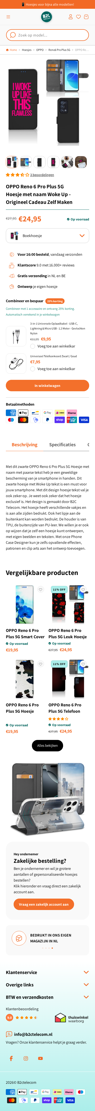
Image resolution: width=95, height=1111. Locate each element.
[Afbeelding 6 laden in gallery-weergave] (81, 162)
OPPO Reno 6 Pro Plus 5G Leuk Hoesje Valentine (67, 637)
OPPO (40, 50)
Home (13, 50)
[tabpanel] (47, 507)
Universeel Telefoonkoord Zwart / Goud (53, 356)
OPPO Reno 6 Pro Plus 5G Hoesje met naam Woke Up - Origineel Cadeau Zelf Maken (82, 50)
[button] (8, 16)
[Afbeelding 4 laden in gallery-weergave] (53, 162)
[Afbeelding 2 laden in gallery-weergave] (26, 162)
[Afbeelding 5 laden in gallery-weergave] (67, 162)
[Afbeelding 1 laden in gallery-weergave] (12, 162)
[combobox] (47, 35)
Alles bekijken (47, 745)
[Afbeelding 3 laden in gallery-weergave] (39, 162)
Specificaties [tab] (62, 444)
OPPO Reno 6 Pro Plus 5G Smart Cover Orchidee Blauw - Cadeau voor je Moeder (25, 643)
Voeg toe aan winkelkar (56, 346)
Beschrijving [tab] (25, 444)
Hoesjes (26, 50)
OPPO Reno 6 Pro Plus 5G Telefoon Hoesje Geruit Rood (66, 711)
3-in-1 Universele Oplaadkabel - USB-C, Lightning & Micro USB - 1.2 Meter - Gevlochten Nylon (57, 328)
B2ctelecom (26, 1082)
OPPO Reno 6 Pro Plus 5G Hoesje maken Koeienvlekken (22, 714)
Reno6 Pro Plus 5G (59, 50)
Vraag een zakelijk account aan (44, 904)
